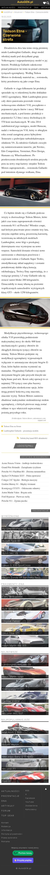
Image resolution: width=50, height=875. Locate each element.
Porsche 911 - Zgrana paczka (14, 500)
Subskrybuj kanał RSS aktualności (33, 438)
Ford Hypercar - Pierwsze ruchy (16, 496)
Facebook (30, 798)
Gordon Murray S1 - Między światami (18, 484)
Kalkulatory (31, 809)
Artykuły (8, 806)
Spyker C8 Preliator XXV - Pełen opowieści (21, 475)
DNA (4, 801)
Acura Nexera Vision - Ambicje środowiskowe (22, 463)
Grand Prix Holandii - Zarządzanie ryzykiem (21, 467)
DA (36, 7)
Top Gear (7, 815)
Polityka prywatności (11, 834)
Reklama (5, 841)
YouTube (29, 802)
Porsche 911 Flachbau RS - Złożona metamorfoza (23, 471)
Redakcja (6, 826)
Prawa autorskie (9, 838)
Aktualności (8, 7)
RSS (27, 791)
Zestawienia (31, 806)
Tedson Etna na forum (12, 426)
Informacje (6, 830)
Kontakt (5, 823)
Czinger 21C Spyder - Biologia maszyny (19, 479)
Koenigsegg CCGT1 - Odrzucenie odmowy (21, 488)
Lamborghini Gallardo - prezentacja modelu (21, 430)
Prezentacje (24, 7)
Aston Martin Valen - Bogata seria (17, 492)
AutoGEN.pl (7, 12)
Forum (6, 810)
